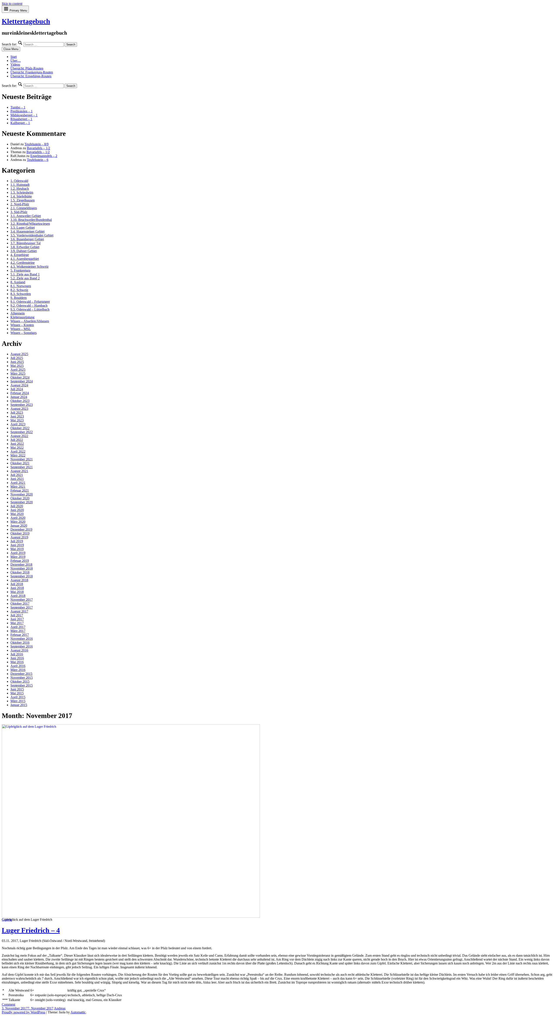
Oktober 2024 (19, 377)
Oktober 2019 (19, 533)
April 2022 (17, 451)
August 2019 (19, 537)
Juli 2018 (16, 584)
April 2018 (17, 596)
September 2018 (21, 576)
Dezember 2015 (21, 674)
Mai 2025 (17, 366)
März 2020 (17, 521)
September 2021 (21, 467)
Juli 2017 (16, 615)
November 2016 (21, 638)
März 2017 (17, 631)
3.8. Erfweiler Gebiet (24, 247)
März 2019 (17, 557)
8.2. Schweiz (19, 290)
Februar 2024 (19, 393)
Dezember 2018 (21, 564)
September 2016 (21, 646)
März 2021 (17, 486)
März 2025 (17, 373)
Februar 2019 (19, 560)
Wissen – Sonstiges (23, 333)
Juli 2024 (16, 389)
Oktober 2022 (19, 428)
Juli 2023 (16, 412)
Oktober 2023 (19, 401)
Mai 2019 (17, 549)
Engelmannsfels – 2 (43, 156)
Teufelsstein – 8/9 (36, 144)
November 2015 (21, 677)
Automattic (78, 1012)
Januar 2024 (18, 397)
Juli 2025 (16, 358)
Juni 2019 (17, 545)
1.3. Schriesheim (21, 192)
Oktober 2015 (19, 681)
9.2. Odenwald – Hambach (28, 305)
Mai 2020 (17, 514)
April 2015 (17, 697)
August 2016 (19, 650)
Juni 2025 (17, 362)
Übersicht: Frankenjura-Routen (31, 72)
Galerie (7, 919)
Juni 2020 (17, 510)
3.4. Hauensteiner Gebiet (27, 231)
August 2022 (19, 436)
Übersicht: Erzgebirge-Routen (30, 76)
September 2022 (21, 432)
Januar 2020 (18, 525)
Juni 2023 (17, 416)
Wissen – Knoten (22, 325)
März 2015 (17, 701)
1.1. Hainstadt (19, 184)
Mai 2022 (17, 447)
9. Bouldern (18, 298)
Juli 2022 (16, 440)
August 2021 (19, 471)
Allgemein (17, 313)
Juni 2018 (17, 588)
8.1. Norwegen (20, 286)
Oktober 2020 (19, 498)
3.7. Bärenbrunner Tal (25, 243)
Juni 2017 (17, 619)
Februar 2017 (19, 635)
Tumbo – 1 (17, 107)
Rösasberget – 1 (21, 119)
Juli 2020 (16, 506)
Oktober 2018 (19, 572)
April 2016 (17, 666)
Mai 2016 (17, 662)
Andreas (59, 1008)
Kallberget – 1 (20, 123)
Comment (8, 1004)
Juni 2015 (17, 689)
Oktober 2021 (19, 463)
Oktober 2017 (19, 603)
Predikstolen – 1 (21, 111)
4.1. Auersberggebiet (24, 259)
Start (13, 56)
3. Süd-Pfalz (18, 212)
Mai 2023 (17, 420)
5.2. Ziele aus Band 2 (25, 278)
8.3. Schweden (20, 294)
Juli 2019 (16, 541)
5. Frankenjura (20, 270)
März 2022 (17, 455)
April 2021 (17, 483)
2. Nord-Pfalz (19, 204)
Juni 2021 (17, 479)
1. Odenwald (19, 181)
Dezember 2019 (21, 529)
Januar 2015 (18, 705)
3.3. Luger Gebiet (22, 227)
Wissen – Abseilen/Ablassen (29, 321)
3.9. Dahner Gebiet (23, 251)
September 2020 (21, 502)
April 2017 (17, 627)
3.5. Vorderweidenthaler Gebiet (31, 235)
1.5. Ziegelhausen (22, 200)
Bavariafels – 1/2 (38, 148)
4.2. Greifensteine (22, 262)
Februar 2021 (19, 490)
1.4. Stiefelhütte (21, 196)
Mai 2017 (17, 623)
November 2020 (21, 494)
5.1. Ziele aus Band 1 (25, 274)
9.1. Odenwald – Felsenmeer (30, 301)
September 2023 (21, 405)
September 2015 (21, 685)
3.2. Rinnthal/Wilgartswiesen (30, 223)
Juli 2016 (16, 654)
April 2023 (17, 424)
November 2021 (21, 459)
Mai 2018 (17, 592)
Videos (15, 64)
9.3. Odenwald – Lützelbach (29, 309)
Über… (15, 60)
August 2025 (19, 354)
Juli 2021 (16, 475)
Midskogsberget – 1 (24, 115)
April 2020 (17, 518)
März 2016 (17, 670)
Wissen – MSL (20, 329)
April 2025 (17, 369)
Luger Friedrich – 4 (31, 930)
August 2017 (19, 611)
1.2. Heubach (19, 188)
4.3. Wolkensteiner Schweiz (29, 266)
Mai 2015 (17, 693)
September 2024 (21, 381)
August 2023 (19, 408)
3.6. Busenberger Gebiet (27, 239)
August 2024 (19, 385)
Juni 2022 (17, 444)
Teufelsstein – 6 (37, 160)
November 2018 (21, 568)
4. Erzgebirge (19, 255)
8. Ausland (17, 282)
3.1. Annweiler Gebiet (25, 216)
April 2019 (17, 553)
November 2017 (21, 599)
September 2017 (21, 607)
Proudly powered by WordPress (23, 1012)
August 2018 (19, 580)
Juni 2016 (17, 658)
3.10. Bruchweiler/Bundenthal (31, 220)
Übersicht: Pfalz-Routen (26, 68)
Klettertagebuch (26, 21)
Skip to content (12, 3)
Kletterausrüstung (22, 317)
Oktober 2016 (19, 642)
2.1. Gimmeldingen (23, 208)
